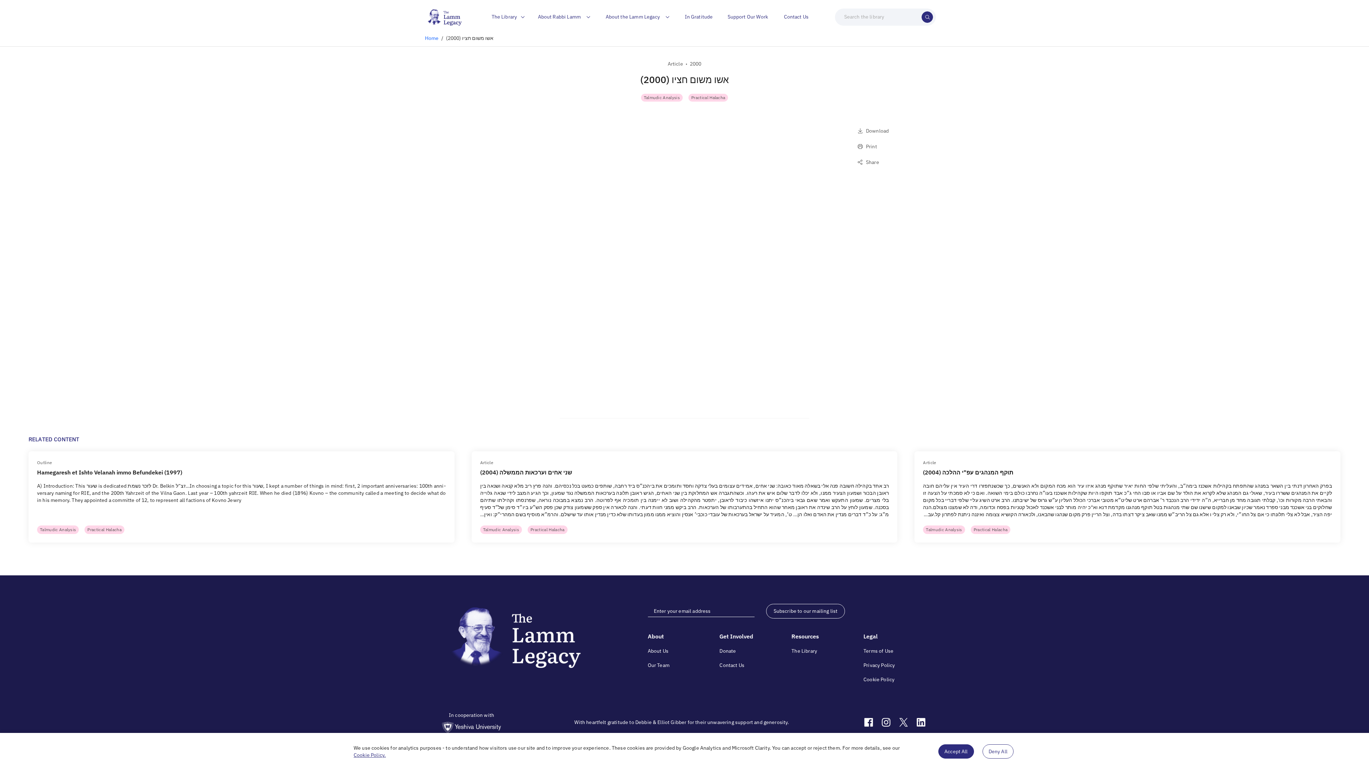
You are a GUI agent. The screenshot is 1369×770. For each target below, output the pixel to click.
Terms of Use (878, 651)
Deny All (998, 751)
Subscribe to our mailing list (806, 611)
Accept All (956, 751)
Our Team (659, 665)
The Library (804, 651)
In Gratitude (699, 17)
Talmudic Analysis (662, 97)
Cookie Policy (878, 679)
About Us (658, 651)
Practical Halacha (708, 97)
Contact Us (796, 17)
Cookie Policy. (370, 755)
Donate (727, 651)
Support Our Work (748, 17)
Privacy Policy (879, 665)
